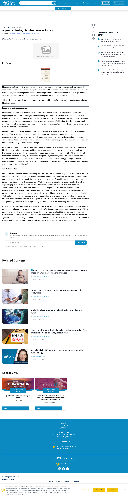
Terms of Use (64, 430)
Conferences (74, 3)
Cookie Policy (19, 494)
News (60, 3)
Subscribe (80, 242)
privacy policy (39, 246)
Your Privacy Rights (64, 437)
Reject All (99, 490)
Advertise (64, 423)
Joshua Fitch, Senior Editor (41, 276)
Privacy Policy (64, 432)
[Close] (125, 490)
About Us (59, 481)
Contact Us (64, 425)
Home (51, 481)
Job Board (64, 428)
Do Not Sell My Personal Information (64, 434)
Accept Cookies (112, 490)
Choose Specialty (62, 8)
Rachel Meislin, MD (39, 356)
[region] (64, 490)
